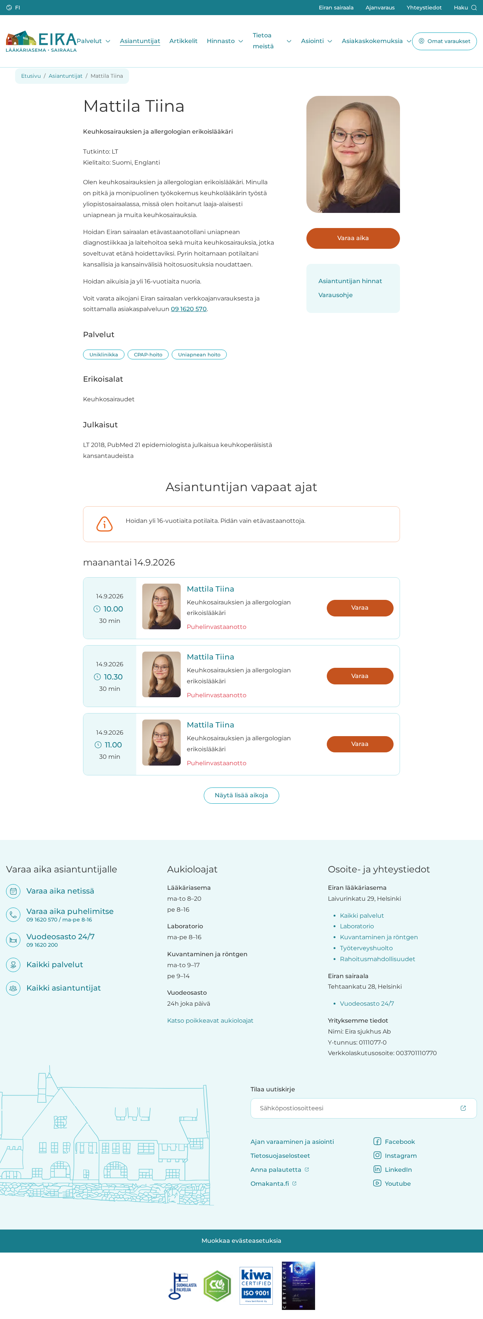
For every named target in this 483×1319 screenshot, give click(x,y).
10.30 (112, 676)
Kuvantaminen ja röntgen (379, 937)
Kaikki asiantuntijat (59, 987)
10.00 (111, 608)
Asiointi (312, 40)
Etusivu (31, 75)
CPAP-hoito (148, 354)
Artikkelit (183, 40)
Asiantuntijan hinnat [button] (350, 281)
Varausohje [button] (335, 295)
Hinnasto (221, 40)
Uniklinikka (103, 354)
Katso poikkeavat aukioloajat (210, 1020)
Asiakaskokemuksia (372, 40)
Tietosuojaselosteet (280, 1155)
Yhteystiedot (424, 7)
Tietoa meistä (263, 41)
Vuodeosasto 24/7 (367, 1003)
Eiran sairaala (336, 7)
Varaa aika (353, 238)
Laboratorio (357, 926)
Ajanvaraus (380, 7)
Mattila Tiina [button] (210, 588)
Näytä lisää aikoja (241, 795)
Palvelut (89, 40)
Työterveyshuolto (366, 948)
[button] (14, 7)
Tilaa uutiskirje (273, 1089)
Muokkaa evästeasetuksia (241, 1240)
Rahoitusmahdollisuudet (377, 959)
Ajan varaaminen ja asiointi (292, 1141)
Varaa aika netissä (55, 890)
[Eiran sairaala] (41, 41)
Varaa (360, 607)
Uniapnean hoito (199, 354)
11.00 (112, 744)
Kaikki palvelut (50, 964)
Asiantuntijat (140, 40)
